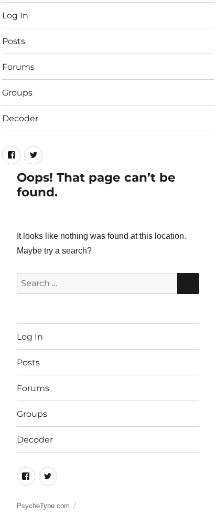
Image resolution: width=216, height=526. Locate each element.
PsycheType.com (43, 506)
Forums (18, 67)
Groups (17, 93)
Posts (13, 41)
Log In (15, 15)
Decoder (20, 118)
